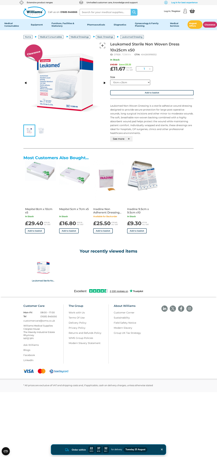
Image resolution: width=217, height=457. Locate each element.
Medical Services (174, 24)
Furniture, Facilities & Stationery (63, 24)
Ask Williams (31, 344)
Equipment (37, 24)
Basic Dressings (105, 37)
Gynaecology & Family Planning (147, 24)
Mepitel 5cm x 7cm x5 (74, 209)
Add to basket (152, 92)
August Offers (193, 24)
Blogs (26, 350)
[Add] (149, 68)
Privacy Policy (77, 327)
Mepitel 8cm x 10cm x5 (38, 210)
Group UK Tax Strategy (127, 332)
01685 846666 (48, 316)
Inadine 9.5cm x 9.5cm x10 (138, 210)
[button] (29, 130)
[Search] (134, 12)
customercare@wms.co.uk (39, 320)
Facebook (29, 355)
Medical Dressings (80, 37)
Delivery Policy (77, 322)
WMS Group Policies (81, 338)
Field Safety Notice (125, 322)
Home (28, 37)
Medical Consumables (11, 24)
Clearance (210, 24)
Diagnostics (120, 24)
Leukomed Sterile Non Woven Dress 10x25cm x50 (43, 280)
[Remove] (138, 68)
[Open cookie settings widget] (6, 451)
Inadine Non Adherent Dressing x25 (106, 210)
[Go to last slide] (25, 83)
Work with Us (77, 312)
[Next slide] (104, 83)
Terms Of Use (77, 317)
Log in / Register (172, 11)
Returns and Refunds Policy (85, 332)
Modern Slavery (123, 327)
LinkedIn (28, 360)
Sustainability (122, 317)
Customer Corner (124, 312)
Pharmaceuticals (96, 24)
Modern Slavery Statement (85, 343)
